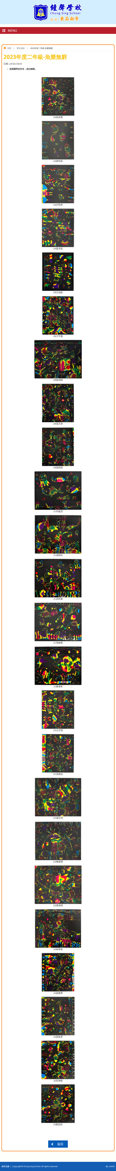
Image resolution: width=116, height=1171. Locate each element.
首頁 (9, 48)
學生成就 (21, 48)
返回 (60, 1144)
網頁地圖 (5, 1166)
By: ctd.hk (110, 1166)
